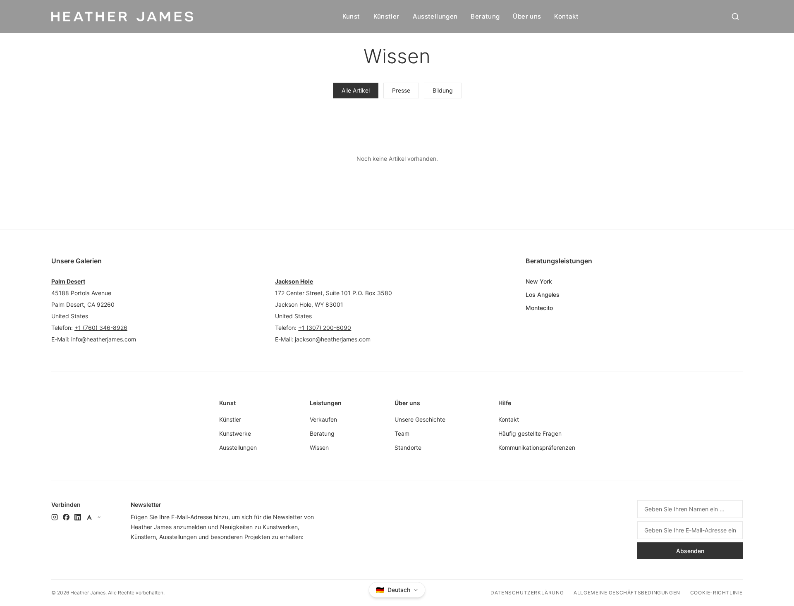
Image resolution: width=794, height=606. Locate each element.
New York (539, 281)
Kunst (351, 16)
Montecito (539, 307)
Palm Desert (68, 281)
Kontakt (566, 16)
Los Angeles (543, 294)
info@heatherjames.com (103, 339)
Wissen (319, 447)
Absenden (690, 550)
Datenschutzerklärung (527, 592)
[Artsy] (89, 517)
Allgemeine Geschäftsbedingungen (627, 592)
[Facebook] (66, 517)
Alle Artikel (356, 90)
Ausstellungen (435, 16)
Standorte (408, 447)
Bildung (443, 90)
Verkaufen (323, 419)
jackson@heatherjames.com (333, 339)
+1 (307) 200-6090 (324, 327)
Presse (401, 90)
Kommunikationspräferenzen (536, 447)
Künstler (386, 16)
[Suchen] (735, 16)
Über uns (527, 16)
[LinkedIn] (77, 517)
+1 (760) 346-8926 (100, 327)
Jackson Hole (294, 281)
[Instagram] (54, 517)
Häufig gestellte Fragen (530, 433)
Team (402, 433)
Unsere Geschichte (420, 419)
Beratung (485, 16)
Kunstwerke (235, 433)
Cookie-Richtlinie (716, 592)
